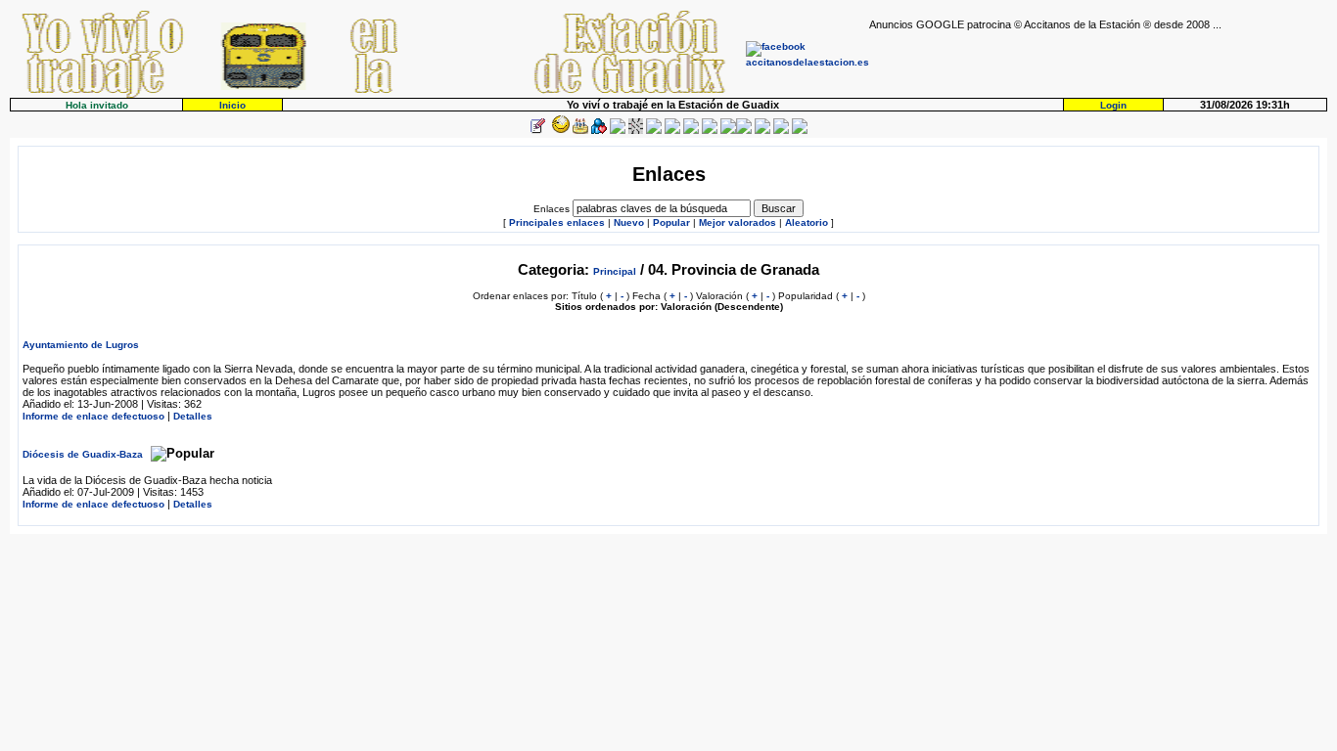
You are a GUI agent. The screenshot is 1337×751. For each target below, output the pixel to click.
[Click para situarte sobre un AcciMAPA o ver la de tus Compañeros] (617, 130)
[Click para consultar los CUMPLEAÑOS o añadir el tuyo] (580, 130)
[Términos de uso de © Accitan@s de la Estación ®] (781, 130)
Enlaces (551, 208)
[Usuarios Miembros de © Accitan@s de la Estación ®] (709, 130)
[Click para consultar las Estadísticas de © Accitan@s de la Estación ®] (654, 130)
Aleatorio (806, 222)
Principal (614, 271)
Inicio (232, 105)
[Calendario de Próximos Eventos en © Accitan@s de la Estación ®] (691, 130)
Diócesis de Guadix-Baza (83, 454)
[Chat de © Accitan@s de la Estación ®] (744, 130)
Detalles (192, 416)
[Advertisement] (1098, 59)
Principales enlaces (557, 222)
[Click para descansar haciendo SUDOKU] (635, 130)
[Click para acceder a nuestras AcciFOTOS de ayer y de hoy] (559, 130)
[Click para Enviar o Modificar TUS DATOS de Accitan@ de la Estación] (537, 130)
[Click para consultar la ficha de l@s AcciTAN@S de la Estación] (599, 130)
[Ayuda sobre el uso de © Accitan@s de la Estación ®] (728, 130)
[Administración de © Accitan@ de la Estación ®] (799, 130)
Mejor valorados (737, 222)
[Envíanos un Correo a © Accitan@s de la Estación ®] (762, 130)
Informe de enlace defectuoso (93, 416)
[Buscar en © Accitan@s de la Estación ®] (672, 130)
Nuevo (629, 222)
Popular (671, 222)
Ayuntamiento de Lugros (81, 344)
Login (1113, 105)
